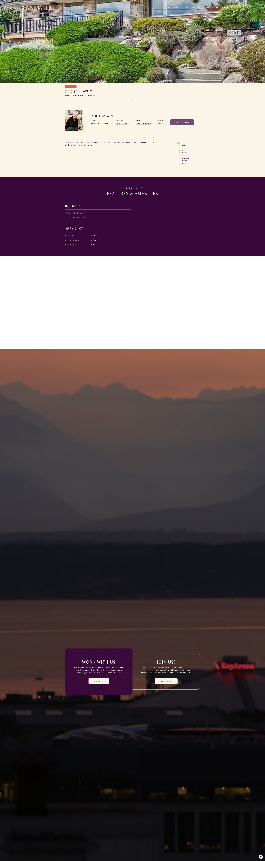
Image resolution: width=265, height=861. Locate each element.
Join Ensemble (166, 681)
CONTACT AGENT (182, 122)
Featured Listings (192, 8)
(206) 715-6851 (122, 123)
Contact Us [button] (98, 681)
